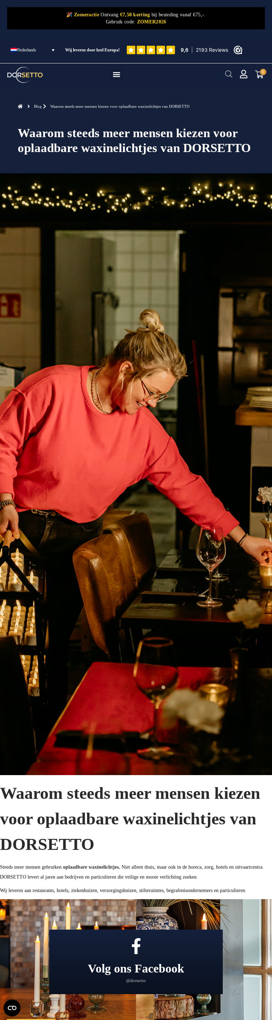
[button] (117, 74)
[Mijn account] (243, 74)
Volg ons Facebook (136, 968)
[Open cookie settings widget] (12, 1007)
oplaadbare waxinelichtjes (91, 867)
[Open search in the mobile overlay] (228, 74)
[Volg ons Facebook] (136, 946)
